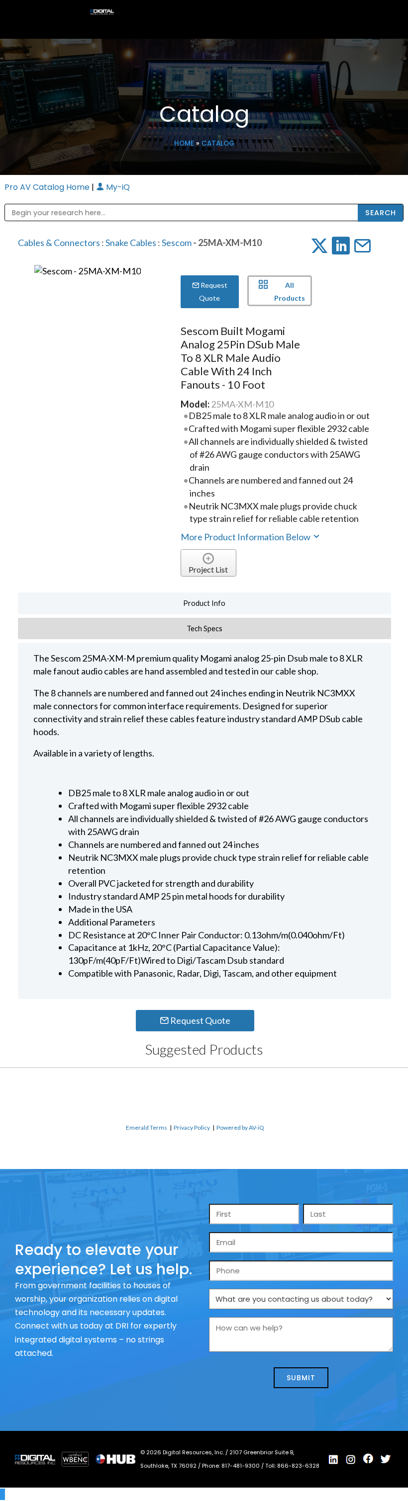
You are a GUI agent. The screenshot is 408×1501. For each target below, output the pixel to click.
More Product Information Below (246, 536)
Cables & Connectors (59, 242)
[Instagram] (350, 1459)
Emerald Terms (146, 1127)
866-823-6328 (298, 1466)
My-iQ (117, 187)
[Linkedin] (333, 1459)
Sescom (177, 242)
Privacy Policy (192, 1127)
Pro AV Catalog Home (48, 187)
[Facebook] (368, 1458)
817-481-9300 (241, 1466)
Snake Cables (130, 242)
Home (184, 143)
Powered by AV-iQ (240, 1127)
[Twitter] (385, 1459)
